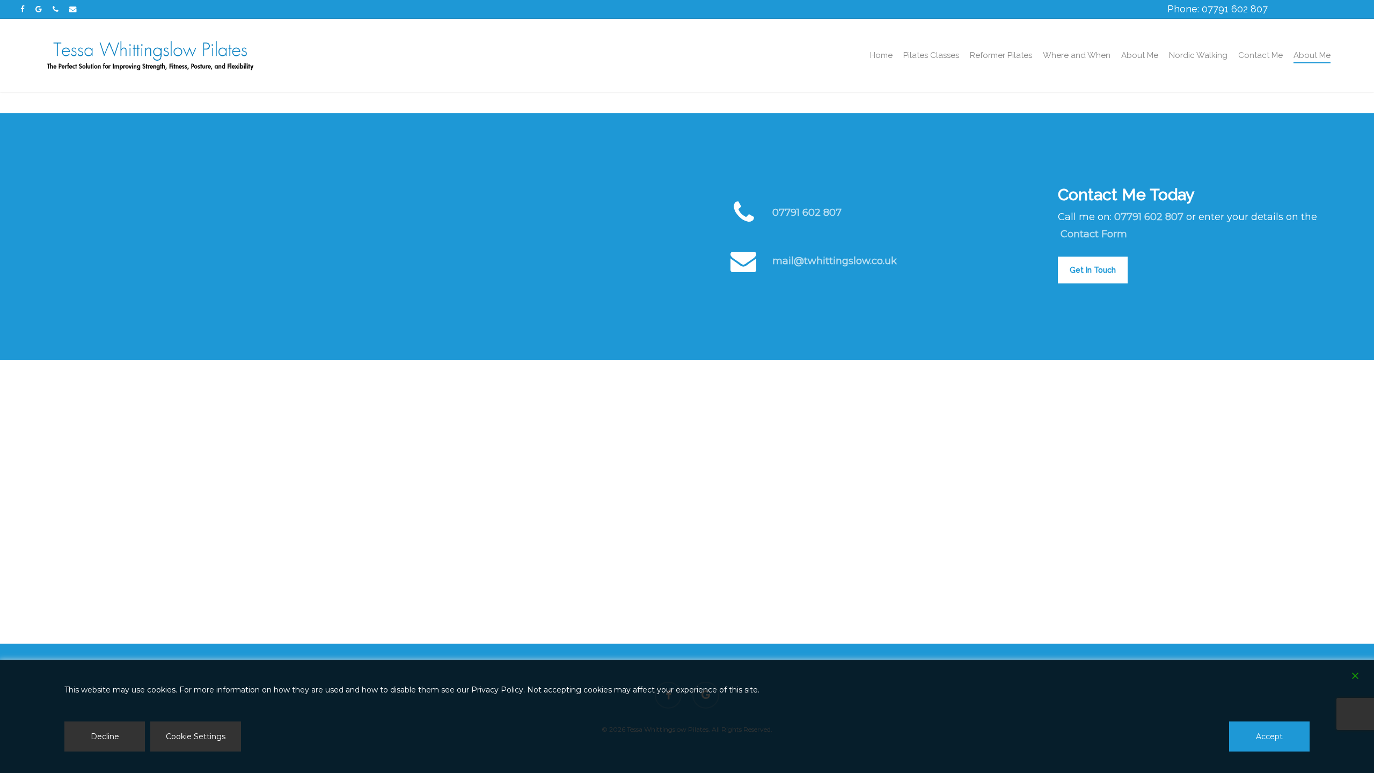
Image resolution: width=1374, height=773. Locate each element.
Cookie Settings (195, 736)
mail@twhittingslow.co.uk (834, 261)
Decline (105, 736)
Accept (1269, 736)
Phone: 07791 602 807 (1217, 8)
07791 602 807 (807, 212)
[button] (1093, 270)
